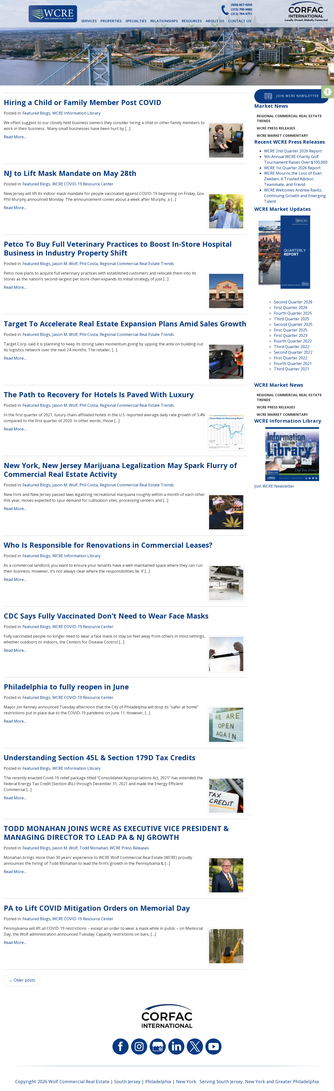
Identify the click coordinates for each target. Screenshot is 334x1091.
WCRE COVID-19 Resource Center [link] (82, 184)
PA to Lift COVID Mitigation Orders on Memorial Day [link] (97, 908)
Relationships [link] (164, 20)
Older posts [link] (22, 980)
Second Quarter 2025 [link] (293, 324)
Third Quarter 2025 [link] (291, 318)
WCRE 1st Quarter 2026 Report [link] (292, 168)
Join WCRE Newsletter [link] (297, 96)
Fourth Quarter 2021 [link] (293, 363)
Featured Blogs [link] (36, 113)
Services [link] (89, 20)
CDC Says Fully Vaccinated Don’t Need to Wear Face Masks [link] (106, 615)
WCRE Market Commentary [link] (282, 135)
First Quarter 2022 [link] (290, 358)
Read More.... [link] (15, 136)
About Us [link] (215, 20)
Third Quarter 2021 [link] (291, 369)
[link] (327, 92)
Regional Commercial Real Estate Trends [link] (137, 263)
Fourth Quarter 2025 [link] (293, 313)
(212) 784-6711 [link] (241, 13)
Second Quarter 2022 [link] (293, 352)
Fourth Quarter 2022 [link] (293, 341)
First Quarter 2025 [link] (290, 330)
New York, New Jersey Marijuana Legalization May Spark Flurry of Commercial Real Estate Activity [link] (120, 469)
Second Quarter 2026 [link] (293, 302)
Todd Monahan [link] (93, 848)
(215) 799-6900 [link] (241, 9)
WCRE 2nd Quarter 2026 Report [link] (293, 151)
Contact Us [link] (239, 20)
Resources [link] (192, 20)
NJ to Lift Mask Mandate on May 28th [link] (70, 173)
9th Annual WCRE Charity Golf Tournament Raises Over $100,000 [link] (295, 159)
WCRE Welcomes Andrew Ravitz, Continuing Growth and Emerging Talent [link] (295, 195)
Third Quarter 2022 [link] (291, 346)
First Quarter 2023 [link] (290, 335)
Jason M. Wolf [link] (65, 263)
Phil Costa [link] (88, 263)
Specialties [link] (135, 20)
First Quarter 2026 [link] (290, 307)
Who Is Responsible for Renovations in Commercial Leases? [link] (108, 545)
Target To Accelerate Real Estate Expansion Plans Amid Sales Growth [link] (125, 323)
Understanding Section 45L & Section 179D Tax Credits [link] (99, 757)
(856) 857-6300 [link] (241, 4)
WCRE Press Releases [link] (129, 848)
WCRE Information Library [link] (76, 113)
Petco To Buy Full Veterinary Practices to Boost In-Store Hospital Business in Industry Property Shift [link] (118, 248)
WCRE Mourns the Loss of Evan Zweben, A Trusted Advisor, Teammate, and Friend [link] (293, 179)
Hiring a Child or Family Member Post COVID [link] (82, 102)
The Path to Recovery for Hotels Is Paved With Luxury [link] (99, 394)
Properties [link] (111, 20)
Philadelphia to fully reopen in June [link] (66, 686)
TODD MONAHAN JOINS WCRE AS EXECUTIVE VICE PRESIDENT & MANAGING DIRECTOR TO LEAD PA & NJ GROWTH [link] (116, 833)
